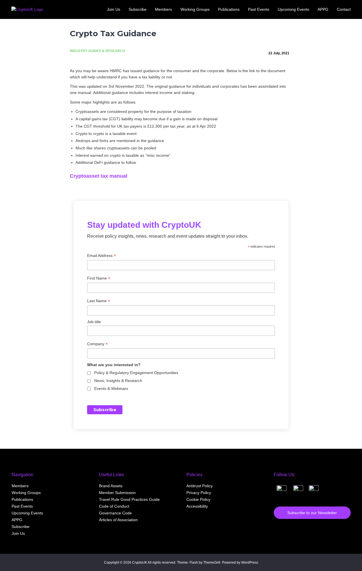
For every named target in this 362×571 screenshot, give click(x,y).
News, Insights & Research (118, 380)
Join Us (18, 533)
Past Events (22, 506)
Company (97, 344)
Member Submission (117, 492)
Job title (94, 321)
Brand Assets (110, 486)
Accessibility (197, 506)
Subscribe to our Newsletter (312, 512)
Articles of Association (118, 520)
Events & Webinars (111, 388)
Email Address (101, 255)
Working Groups (26, 492)
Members (20, 486)
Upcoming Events (27, 513)
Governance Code (115, 513)
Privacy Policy (198, 492)
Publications (22, 499)
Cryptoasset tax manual (98, 176)
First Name (98, 278)
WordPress (249, 562)
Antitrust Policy (199, 486)
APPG (17, 520)
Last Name (98, 301)
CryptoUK (139, 562)
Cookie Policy (198, 499)
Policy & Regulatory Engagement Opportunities (136, 372)
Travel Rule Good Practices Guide (129, 499)
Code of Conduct (114, 506)
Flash (193, 562)
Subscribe (20, 526)
